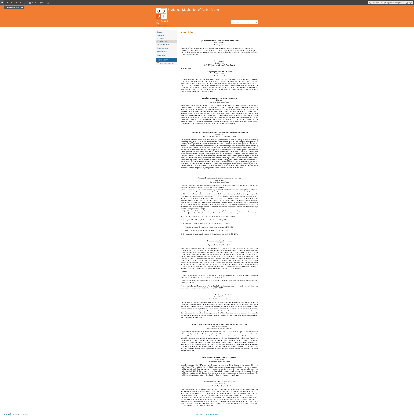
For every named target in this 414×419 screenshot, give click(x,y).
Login (410, 3)
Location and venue (163, 44)
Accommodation (162, 51)
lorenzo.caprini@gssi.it (167, 63)
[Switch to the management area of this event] (48, 2)
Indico (23, 414)
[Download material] (36, 2)
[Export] (31, 2)
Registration (161, 55)
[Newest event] (25, 2)
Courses (161, 38)
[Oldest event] (7, 2)
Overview (160, 32)
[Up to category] (16, 2)
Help (197, 414)
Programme (160, 35)
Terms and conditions (212, 414)
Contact (202, 414)
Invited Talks (163, 41)
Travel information (162, 48)
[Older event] (12, 2)
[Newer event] (20, 2)
